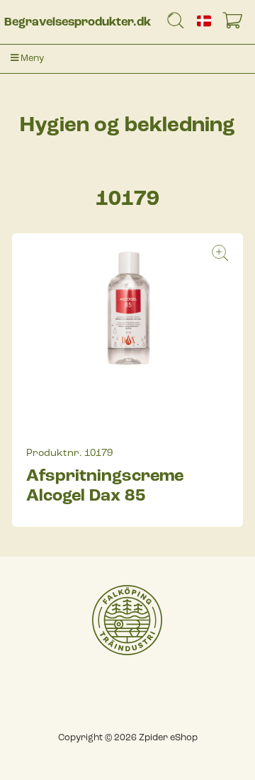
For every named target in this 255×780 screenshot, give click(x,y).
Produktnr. (54, 453)
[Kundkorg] (235, 23)
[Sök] (175, 23)
